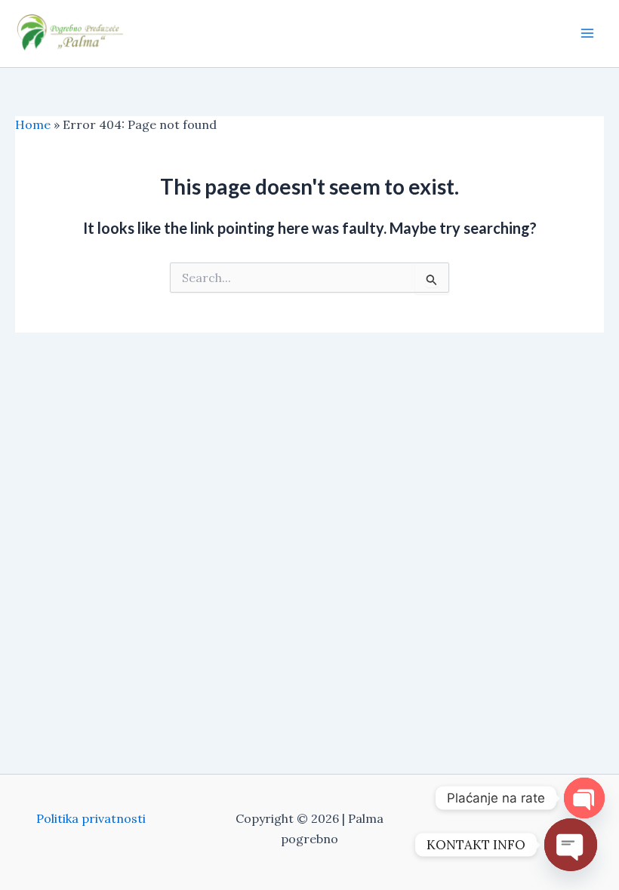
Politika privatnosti (91, 818)
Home (33, 124)
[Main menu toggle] (587, 33)
